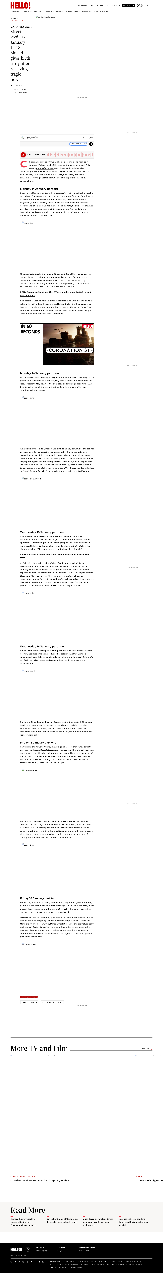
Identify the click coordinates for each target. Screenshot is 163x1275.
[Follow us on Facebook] (15, 1261)
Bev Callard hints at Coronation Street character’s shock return (62, 1220)
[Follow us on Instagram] (11, 1261)
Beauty (59, 12)
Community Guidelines (88, 1261)
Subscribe (128, 5)
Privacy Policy (132, 1261)
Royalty (27, 12)
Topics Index (84, 1251)
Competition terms (79, 1264)
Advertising (41, 1251)
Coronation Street (45, 168)
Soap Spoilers (29, 1002)
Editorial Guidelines (100, 1264)
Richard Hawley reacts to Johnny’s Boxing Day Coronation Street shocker (24, 1222)
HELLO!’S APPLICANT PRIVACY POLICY (127, 1264)
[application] (57, 344)
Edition (101, 6)
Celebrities (15, 12)
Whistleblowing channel (112, 1261)
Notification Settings (59, 1264)
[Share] (91, 144)
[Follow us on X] (19, 1261)
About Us (40, 1248)
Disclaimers (55, 1261)
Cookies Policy (69, 1261)
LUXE (96, 12)
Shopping (86, 12)
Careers (53, 1267)
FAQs (59, 1251)
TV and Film (17, 20)
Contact (61, 1248)
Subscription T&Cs (86, 1248)
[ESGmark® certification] (26, 1249)
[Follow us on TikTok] (23, 1261)
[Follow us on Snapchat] (31, 1261)
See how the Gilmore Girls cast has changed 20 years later (41, 1180)
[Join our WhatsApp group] (43, 1261)
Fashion (37, 12)
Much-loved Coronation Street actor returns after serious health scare (98, 1222)
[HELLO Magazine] (20, 5)
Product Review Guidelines (71, 1267)
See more (146, 1049)
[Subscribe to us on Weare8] (39, 1261)
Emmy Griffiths (32, 137)
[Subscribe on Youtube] (27, 1261)
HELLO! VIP (104, 12)
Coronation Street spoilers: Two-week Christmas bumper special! (133, 1222)
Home (13, 18)
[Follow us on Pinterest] (35, 1261)
